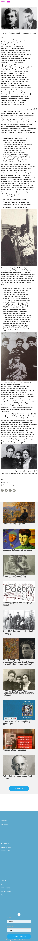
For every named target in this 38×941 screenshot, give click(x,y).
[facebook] (19, 914)
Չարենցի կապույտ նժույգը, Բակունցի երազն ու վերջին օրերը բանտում (18, 693)
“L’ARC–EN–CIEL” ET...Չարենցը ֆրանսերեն (16, 723)
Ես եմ (2, 884)
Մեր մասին (4, 824)
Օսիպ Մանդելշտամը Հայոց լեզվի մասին (18, 777)
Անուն (9, 917)
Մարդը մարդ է (5, 888)
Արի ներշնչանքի (6, 891)
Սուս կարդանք (5, 851)
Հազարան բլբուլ (6, 847)
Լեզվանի (3, 880)
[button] (8, 2)
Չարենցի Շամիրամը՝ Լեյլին (15, 576)
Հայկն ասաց (5, 843)
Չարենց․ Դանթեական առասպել (17, 550)
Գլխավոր (4, 821)
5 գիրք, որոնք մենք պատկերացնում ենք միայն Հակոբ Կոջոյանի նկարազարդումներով (18, 662)
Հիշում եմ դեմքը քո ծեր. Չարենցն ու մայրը (18, 632)
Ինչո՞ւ (2, 895)
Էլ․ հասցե (10, 926)
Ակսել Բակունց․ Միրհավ (14, 524)
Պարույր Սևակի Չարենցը (14, 750)
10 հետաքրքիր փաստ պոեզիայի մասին (17, 604)
